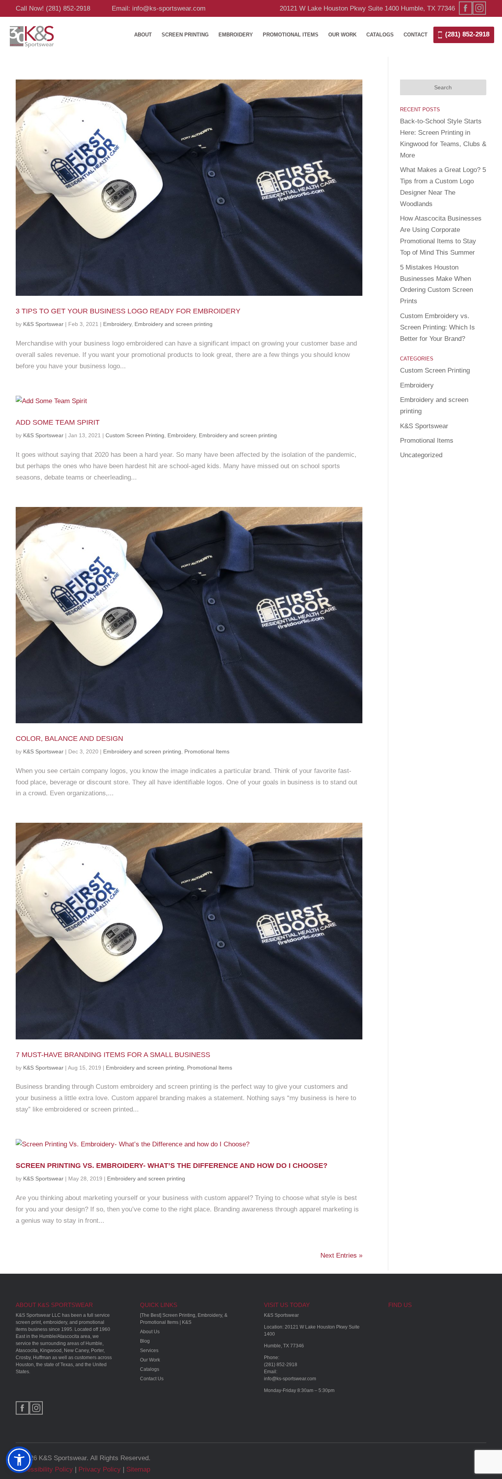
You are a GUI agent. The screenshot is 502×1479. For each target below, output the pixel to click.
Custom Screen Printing (134, 435)
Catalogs (380, 35)
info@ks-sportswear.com (290, 1378)
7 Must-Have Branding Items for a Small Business (113, 1055)
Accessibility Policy (44, 1469)
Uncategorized (421, 455)
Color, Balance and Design (69, 738)
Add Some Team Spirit (58, 422)
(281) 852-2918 (68, 8)
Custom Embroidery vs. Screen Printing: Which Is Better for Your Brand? (437, 327)
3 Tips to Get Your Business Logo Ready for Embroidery (128, 311)
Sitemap (138, 1469)
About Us (150, 1331)
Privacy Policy (99, 1469)
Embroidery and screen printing (174, 324)
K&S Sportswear (43, 324)
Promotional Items (290, 35)
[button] (19, 1459)
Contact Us (152, 1378)
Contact (415, 35)
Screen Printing (185, 35)
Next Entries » (341, 1255)
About (143, 35)
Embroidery (235, 35)
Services (149, 1350)
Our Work (342, 35)
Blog (145, 1341)
